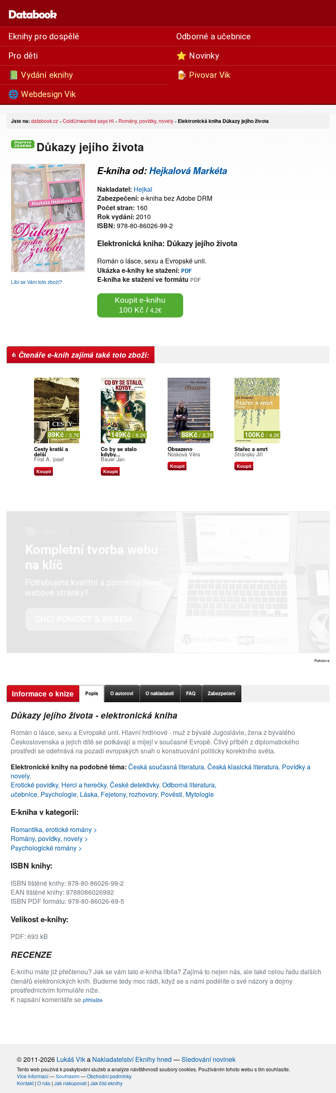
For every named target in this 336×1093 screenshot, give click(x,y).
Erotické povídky (34, 784)
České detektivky (134, 784)
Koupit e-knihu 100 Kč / (140, 305)
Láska (89, 794)
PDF (186, 270)
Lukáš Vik (71, 1059)
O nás (43, 1082)
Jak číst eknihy (106, 1082)
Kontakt (25, 1082)
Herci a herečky (84, 784)
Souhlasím (67, 1076)
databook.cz (44, 120)
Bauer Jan (113, 459)
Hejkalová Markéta (188, 170)
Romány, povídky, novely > (49, 838)
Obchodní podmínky (109, 1076)
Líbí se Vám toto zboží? (36, 281)
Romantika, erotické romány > (54, 829)
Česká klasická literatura (243, 766)
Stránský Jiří (248, 454)
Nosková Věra (184, 454)
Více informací (32, 1076)
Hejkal (143, 189)
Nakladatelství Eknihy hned (132, 1059)
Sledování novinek (209, 1059)
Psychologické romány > (46, 848)
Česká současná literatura (166, 766)
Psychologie (59, 794)
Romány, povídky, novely (145, 120)
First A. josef (49, 459)
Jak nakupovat (70, 1082)
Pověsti (171, 794)
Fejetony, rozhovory (129, 794)
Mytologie (200, 794)
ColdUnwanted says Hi (88, 120)
